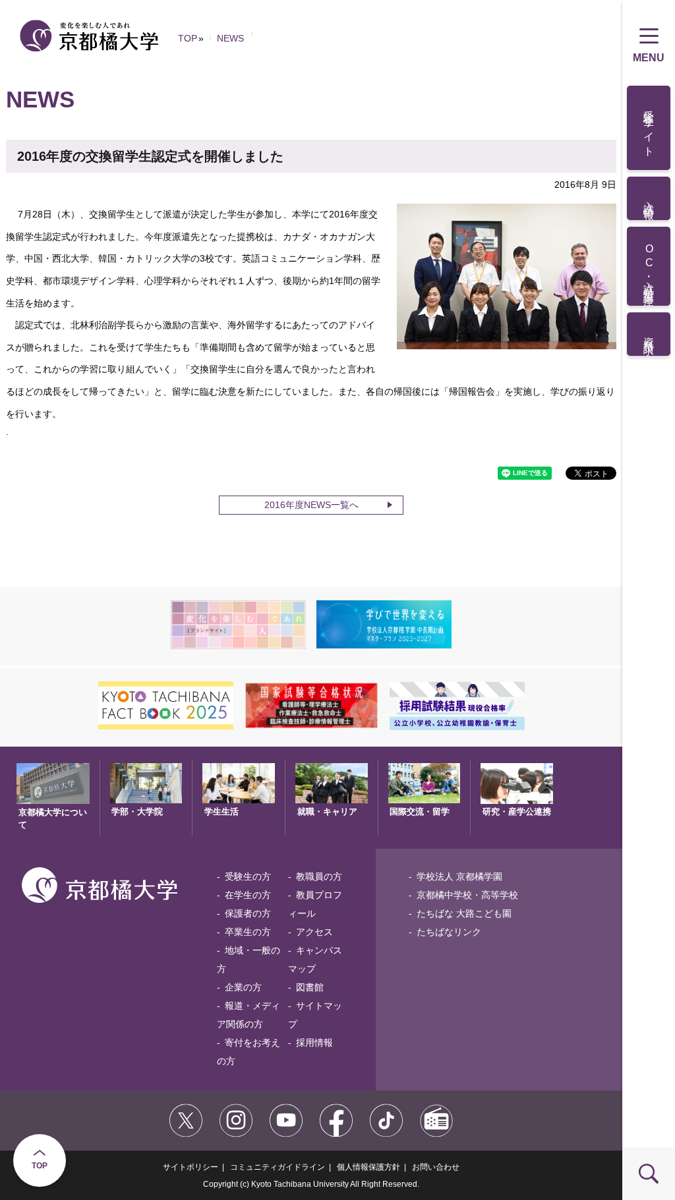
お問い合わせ (435, 1167)
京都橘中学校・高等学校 (467, 895)
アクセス (314, 932)
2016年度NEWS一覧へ (311, 505)
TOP (39, 1165)
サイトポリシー (190, 1167)
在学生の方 (248, 895)
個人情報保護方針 (368, 1167)
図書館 (310, 987)
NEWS (230, 38)
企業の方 (243, 987)
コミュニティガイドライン (277, 1167)
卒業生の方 (248, 932)
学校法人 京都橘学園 (459, 876)
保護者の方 (248, 913)
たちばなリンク (449, 932)
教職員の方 (319, 876)
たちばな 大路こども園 (464, 913)
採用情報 (314, 1042)
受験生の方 (248, 876)
